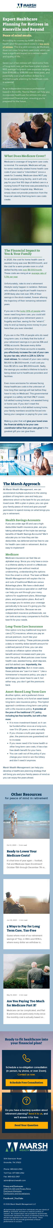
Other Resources (26, 794)
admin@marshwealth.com (15, 1180)
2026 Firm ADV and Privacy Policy (17, 1189)
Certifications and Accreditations (17, 1193)
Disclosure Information (13, 1191)
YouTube (19, 1198)
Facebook (9, 1198)
